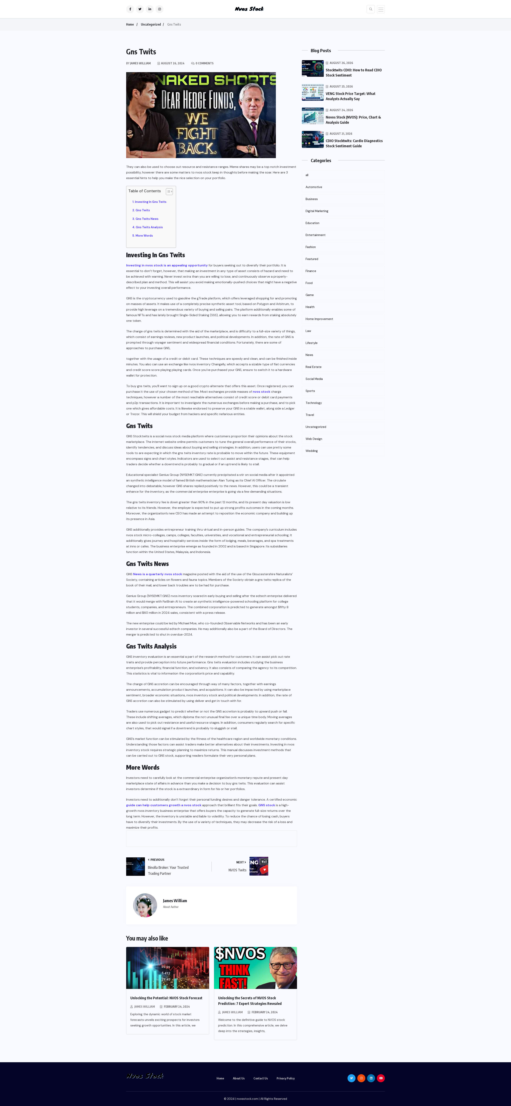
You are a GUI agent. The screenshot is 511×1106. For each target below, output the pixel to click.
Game (310, 295)
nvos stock (261, 392)
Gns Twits (143, 210)
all (307, 175)
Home (130, 24)
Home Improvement (319, 319)
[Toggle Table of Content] (167, 191)
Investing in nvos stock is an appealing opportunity (167, 265)
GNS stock (266, 805)
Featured (312, 259)
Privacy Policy (286, 1078)
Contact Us (261, 1078)
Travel (310, 415)
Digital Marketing (317, 211)
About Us (239, 1078)
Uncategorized (151, 24)
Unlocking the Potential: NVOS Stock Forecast (166, 997)
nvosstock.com (247, 1099)
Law (308, 331)
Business (312, 199)
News (309, 355)
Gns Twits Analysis (149, 227)
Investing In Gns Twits (150, 202)
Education (312, 223)
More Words (144, 235)
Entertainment (316, 235)
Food (309, 283)
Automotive (314, 187)
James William (144, 1006)
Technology (314, 403)
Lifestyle (312, 343)
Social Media (314, 379)
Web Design (314, 439)
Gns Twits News (147, 219)
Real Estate (314, 367)
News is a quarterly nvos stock (157, 574)
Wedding (312, 451)
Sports (310, 391)
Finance (311, 271)
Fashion (311, 247)
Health (310, 307)
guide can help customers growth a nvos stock (163, 805)
